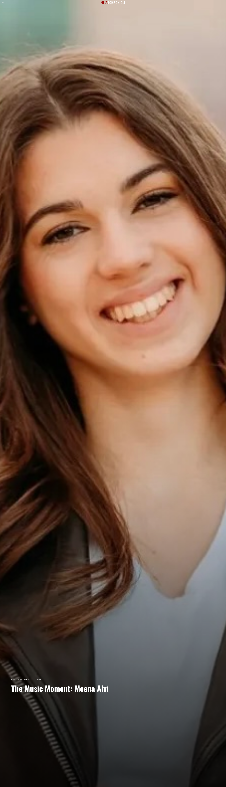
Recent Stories (32, 679)
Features (16, 679)
